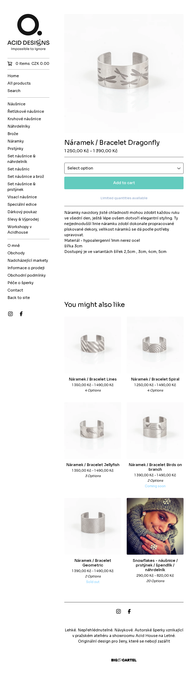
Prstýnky (15, 148)
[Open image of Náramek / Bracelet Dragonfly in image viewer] (124, 73)
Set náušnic (18, 169)
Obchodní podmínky (26, 275)
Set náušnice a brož (25, 176)
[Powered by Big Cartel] (123, 660)
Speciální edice (22, 204)
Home (13, 75)
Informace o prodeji (26, 267)
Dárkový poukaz (22, 211)
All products (19, 83)
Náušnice (16, 104)
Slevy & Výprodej (23, 219)
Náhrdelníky (18, 126)
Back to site (18, 297)
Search (13, 90)
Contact (15, 290)
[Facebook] (21, 314)
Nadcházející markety (27, 260)
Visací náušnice (22, 197)
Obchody (16, 253)
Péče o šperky (20, 282)
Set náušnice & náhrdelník (21, 159)
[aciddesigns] (28, 32)
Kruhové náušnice (24, 118)
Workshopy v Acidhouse (19, 229)
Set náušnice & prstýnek (21, 187)
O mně (13, 245)
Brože (12, 133)
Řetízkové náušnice (25, 111)
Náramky (15, 141)
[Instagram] (10, 314)
